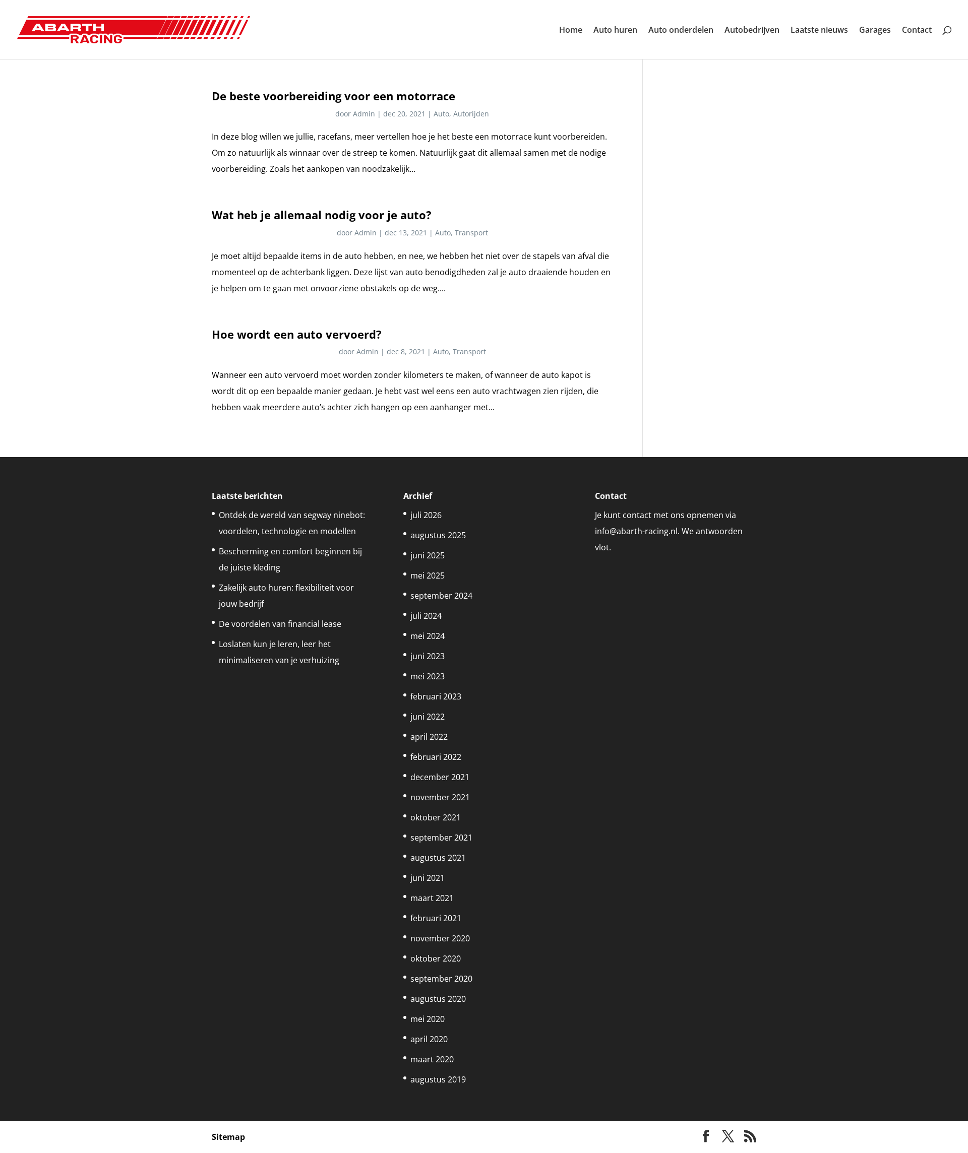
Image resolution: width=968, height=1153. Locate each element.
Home (570, 30)
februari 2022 (435, 756)
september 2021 (441, 837)
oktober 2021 (435, 817)
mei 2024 (427, 636)
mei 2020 (427, 1018)
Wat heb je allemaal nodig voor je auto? (322, 215)
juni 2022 (427, 716)
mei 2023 (427, 676)
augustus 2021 (438, 857)
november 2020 (440, 938)
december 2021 (439, 777)
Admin (364, 113)
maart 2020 (432, 1059)
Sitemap (228, 1136)
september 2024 (441, 595)
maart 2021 (432, 898)
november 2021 (440, 797)
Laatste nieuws (819, 30)
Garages (875, 30)
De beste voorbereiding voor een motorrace (333, 96)
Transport (471, 232)
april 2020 (429, 1039)
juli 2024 (426, 615)
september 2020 (441, 978)
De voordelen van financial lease (280, 623)
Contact (917, 30)
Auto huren (615, 30)
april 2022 (429, 736)
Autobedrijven (751, 30)
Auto (441, 113)
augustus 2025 (438, 535)
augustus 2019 (438, 1079)
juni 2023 (427, 656)
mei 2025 (427, 575)
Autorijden (471, 113)
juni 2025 (427, 555)
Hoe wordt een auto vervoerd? (297, 334)
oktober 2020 (435, 958)
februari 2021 (435, 918)
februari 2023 (435, 696)
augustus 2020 (438, 998)
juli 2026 (426, 515)
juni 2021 (427, 877)
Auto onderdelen (680, 30)
